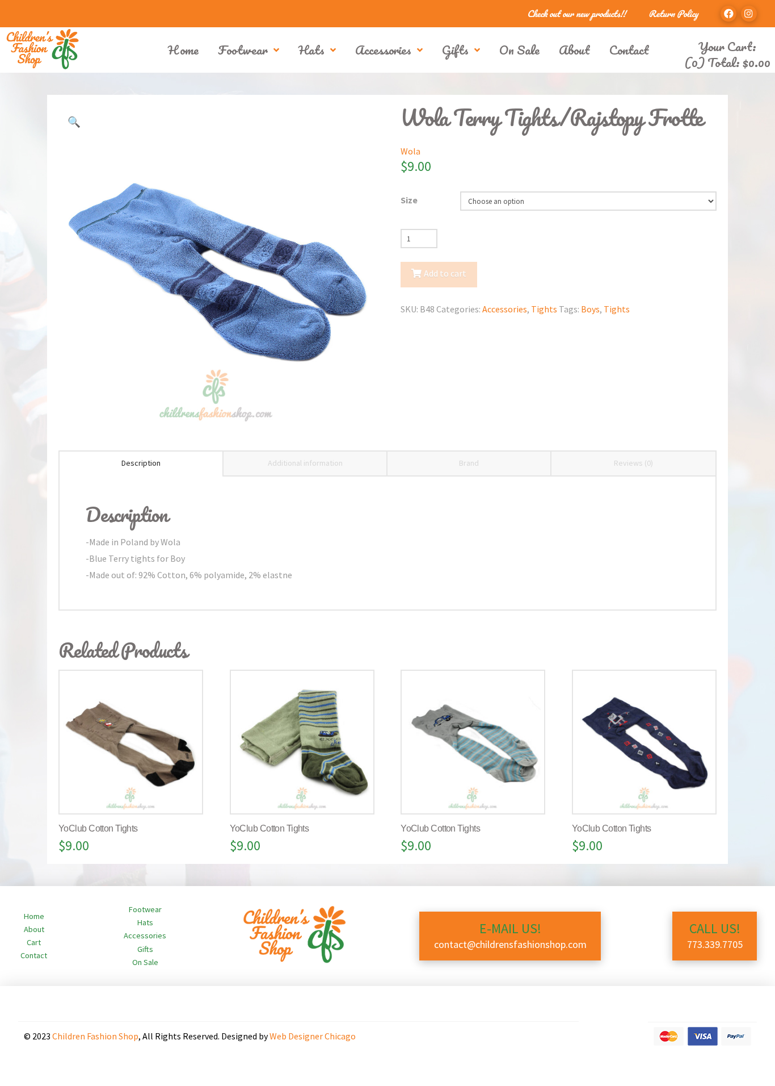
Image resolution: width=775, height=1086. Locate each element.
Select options (136, 793)
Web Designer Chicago (312, 1036)
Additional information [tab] (305, 463)
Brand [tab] (469, 463)
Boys (590, 309)
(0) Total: (727, 62)
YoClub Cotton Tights (98, 828)
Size (409, 200)
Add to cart (445, 273)
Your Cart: (727, 46)
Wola (410, 151)
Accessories (504, 309)
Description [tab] (141, 463)
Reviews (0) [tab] (633, 463)
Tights (544, 309)
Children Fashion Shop (95, 1036)
